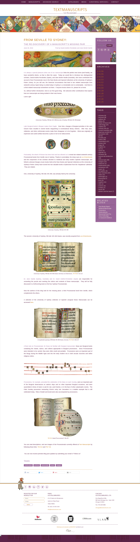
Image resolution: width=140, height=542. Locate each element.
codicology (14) (103, 124)
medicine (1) (102, 163)
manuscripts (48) (103, 160)
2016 (100, 99)
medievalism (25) (104, 165)
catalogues (73, 2)
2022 (100, 82)
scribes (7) (101, 187)
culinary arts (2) (103, 128)
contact (115, 2)
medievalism (28, 465)
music (52, 465)
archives (36, 465)
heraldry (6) (102, 137)
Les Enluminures (85, 236)
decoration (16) (103, 134)
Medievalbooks (103, 212)
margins (59, 465)
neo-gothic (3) (103, 171)
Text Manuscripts (84, 444)
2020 (100, 88)
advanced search (51, 2)
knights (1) (101, 147)
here (31, 302)
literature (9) (102, 154)
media (84, 2)
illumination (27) (103, 141)
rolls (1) (100, 184)
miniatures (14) (103, 167)
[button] (30, 472)
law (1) (100, 149)
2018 (100, 93)
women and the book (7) (106, 191)
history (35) (102, 139)
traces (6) (101, 189)
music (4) (101, 169)
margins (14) (102, 161)
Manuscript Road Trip (105, 214)
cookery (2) (102, 126)
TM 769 (75, 273)
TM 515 (50, 438)
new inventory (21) (104, 173)
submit (109, 45)
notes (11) (101, 174)
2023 (100, 80)
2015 (100, 102)
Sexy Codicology (104, 216)
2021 (100, 85)
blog (63, 2)
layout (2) (101, 150)
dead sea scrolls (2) (104, 132)
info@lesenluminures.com (54, 509)
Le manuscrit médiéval (105, 217)
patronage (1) (102, 176)
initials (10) (102, 143)
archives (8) (102, 117)
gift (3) (100, 136)
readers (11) (102, 182)
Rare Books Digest (104, 206)
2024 (100, 77)
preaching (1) (102, 178)
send (28, 504)
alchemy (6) (102, 115)
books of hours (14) (104, 123)
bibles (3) (101, 121)
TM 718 (48, 447)
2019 (100, 91)
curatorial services (98, 2)
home (23, 2)
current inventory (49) (105, 130)
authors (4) (101, 119)
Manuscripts (34, 2)
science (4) (102, 185)
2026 (100, 71)
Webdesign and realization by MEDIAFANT (66, 527)
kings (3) (101, 145)
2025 (100, 74)
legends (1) (102, 152)
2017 (100, 96)
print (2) (101, 180)
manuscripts (44, 465)
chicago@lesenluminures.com (103, 507)
